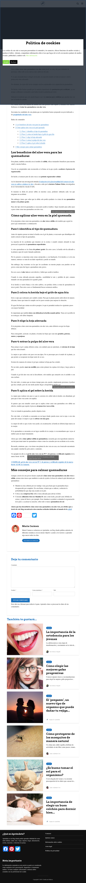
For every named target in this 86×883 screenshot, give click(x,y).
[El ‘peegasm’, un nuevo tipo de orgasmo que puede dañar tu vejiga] (25, 707)
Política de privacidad (52, 851)
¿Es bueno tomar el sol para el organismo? (59, 771)
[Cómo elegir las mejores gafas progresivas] (25, 673)
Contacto (48, 833)
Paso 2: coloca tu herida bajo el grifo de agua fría (37, 134)
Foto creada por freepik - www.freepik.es (63, 387)
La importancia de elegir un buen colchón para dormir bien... (61, 807)
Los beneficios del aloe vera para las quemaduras (32, 124)
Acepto (6, 62)
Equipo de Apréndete (54, 719)
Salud (49, 628)
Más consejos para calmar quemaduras (28, 147)
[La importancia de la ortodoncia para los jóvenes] (25, 639)
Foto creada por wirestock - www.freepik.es (63, 211)
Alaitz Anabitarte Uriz (54, 753)
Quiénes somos (50, 838)
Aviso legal (48, 846)
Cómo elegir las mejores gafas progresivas (57, 669)
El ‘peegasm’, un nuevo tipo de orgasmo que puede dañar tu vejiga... (60, 705)
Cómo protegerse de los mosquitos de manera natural (60, 737)
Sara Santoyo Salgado (54, 651)
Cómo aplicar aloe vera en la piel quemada (30, 127)
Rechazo (13, 62)
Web (55, 590)
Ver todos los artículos (31, 540)
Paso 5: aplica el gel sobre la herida (32, 143)
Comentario (14, 565)
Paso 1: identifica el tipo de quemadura (34, 131)
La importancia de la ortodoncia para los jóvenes (61, 635)
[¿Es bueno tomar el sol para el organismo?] (25, 775)
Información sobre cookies (53, 842)
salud (70, 509)
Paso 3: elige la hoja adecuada (31, 137)
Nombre (13, 590)
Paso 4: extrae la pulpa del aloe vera (33, 140)
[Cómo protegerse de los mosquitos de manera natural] (25, 741)
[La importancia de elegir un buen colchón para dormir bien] (25, 809)
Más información (31, 55)
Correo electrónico (37, 590)
